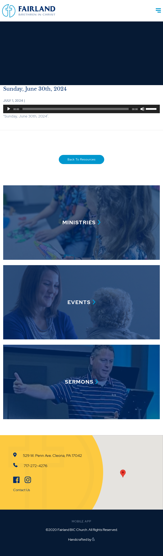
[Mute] (142, 109)
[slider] (152, 108)
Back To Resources (81, 159)
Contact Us (21, 490)
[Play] (9, 109)
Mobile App (81, 521)
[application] (81, 109)
